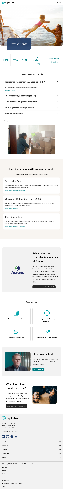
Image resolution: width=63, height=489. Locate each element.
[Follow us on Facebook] (11, 436)
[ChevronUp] (57, 81)
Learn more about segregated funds (15, 190)
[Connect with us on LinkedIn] (3, 436)
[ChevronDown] (57, 95)
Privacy (4, 473)
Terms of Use (5, 480)
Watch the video (38, 369)
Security (4, 477)
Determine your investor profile (16, 406)
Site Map (4, 467)
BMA (3, 486)
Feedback (4, 470)
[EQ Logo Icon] (8, 2)
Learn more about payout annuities (15, 226)
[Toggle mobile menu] (57, 2)
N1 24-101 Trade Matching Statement (12, 483)
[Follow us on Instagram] (7, 436)
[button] (11, 120)
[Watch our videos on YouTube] (16, 436)
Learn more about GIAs (11, 208)
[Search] (60, 2)
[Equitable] (10, 418)
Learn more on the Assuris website (44, 287)
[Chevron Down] (60, 442)
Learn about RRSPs (10, 90)
